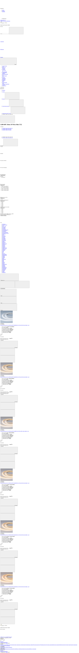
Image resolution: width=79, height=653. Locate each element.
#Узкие (3, 271)
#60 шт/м (3, 253)
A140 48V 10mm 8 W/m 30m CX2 (7, 128)
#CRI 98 (3, 257)
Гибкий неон (3, 81)
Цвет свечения (2, 184)
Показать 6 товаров (3, 215)
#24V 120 (3, 235)
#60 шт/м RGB (4, 255)
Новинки (3, 90)
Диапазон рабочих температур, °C (5, 214)
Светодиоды (4, 85)
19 (2, 199)
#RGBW (3, 262)
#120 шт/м (3, 224)
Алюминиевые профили (4, 73)
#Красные (3, 266)
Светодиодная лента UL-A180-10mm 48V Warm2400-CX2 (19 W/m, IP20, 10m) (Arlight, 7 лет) (14, 586)
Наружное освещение (4, 79)
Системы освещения (4, 78)
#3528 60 (3, 250)
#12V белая (4, 231)
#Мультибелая (4, 267)
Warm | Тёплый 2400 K (5, 190)
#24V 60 (3, 237)
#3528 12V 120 (4, 247)
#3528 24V (3, 249)
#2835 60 (3, 245)
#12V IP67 (3, 228)
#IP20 (3, 258)
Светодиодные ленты (3, 644)
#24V (3, 234)
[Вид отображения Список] (22, 284)
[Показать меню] (12, 95)
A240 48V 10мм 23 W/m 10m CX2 (7, 137)
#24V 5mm (3, 236)
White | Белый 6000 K (5, 186)
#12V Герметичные (5, 229)
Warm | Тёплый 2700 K (5, 189)
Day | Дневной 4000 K (5, 187)
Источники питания (4, 68)
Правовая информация (3, 642)
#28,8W (3, 241)
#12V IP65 (3, 227)
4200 (2, 205)
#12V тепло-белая (5, 232)
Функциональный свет (36, 644)
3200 (2, 204)
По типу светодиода (3, 167)
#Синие (3, 270)
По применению (3, 174)
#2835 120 (3, 242)
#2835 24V (3, 244)
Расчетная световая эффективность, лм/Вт (6, 213)
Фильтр (2, 310)
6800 (2, 206)
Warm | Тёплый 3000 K (5, 188)
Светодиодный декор (67, 644)
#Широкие (4, 272)
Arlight (7, 643)
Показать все (3, 280)
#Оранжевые (4, 268)
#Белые (3, 263)
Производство (4, 647)
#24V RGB (4, 239)
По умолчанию (3, 288)
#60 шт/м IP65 (4, 254)
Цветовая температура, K (4, 200)
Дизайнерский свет (43, 644)
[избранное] (7, 359)
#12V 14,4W (4, 226)
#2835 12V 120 (4, 243)
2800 (2, 203)
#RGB (3, 261)
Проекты (3, 11)
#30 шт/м (3, 246)
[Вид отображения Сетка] (7, 284)
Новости (3, 10)
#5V (2, 252)
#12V (3, 225)
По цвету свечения (3, 160)
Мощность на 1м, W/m (4, 197)
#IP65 (3, 260)
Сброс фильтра (3, 175)
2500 (2, 202)
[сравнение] (7, 351)
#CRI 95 (3, 256)
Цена (1, 295)
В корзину (15, 347)
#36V (3, 251)
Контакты (1, 641)
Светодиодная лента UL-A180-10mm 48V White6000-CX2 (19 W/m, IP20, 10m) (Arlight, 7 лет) (14, 325)
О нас (1, 647)
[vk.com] (7, 636)
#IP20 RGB (4, 259)
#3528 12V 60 (4, 248)
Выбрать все (2, 185)
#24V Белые (4, 240)
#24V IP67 (3, 238)
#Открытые (4, 269)
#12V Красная (4, 230)
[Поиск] (16, 30)
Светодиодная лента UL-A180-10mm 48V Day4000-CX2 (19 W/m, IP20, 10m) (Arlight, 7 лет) (14, 431)
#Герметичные (4, 264)
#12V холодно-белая (5, 233)
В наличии (3, 177)
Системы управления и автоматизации (19, 644)
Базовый (1, 153)
